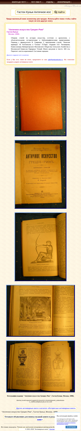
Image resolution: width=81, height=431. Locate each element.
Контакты (52, 429)
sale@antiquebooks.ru (55, 59)
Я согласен (71, 427)
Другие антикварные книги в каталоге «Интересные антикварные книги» (46, 408)
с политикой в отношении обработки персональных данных (66, 423)
